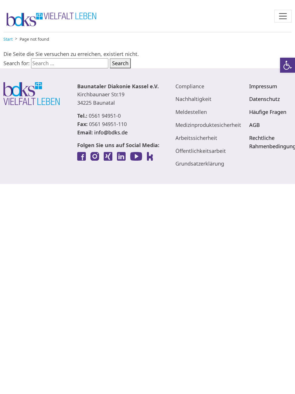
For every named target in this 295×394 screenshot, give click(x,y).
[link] (287, 65)
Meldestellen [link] (191, 111)
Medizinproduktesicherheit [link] (208, 124)
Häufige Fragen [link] (267, 111)
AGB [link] (254, 124)
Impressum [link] (263, 86)
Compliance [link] (189, 86)
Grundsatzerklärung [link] (199, 163)
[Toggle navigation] (283, 16)
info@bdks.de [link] (111, 132)
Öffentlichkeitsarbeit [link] (200, 150)
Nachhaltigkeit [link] (193, 98)
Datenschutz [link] (264, 98)
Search (120, 63)
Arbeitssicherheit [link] (196, 137)
